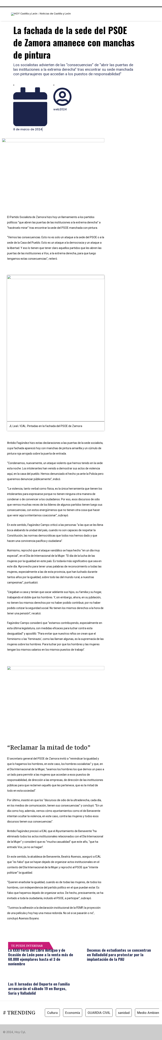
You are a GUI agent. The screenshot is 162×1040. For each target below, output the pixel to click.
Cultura (52, 1013)
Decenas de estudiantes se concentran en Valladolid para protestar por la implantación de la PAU (119, 954)
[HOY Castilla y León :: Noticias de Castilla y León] (41, 14)
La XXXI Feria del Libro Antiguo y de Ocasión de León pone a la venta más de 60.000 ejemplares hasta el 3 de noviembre (40, 956)
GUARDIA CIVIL (99, 1013)
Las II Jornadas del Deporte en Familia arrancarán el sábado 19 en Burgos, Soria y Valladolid (39, 988)
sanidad (124, 1013)
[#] (133, 1032)
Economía (72, 1013)
